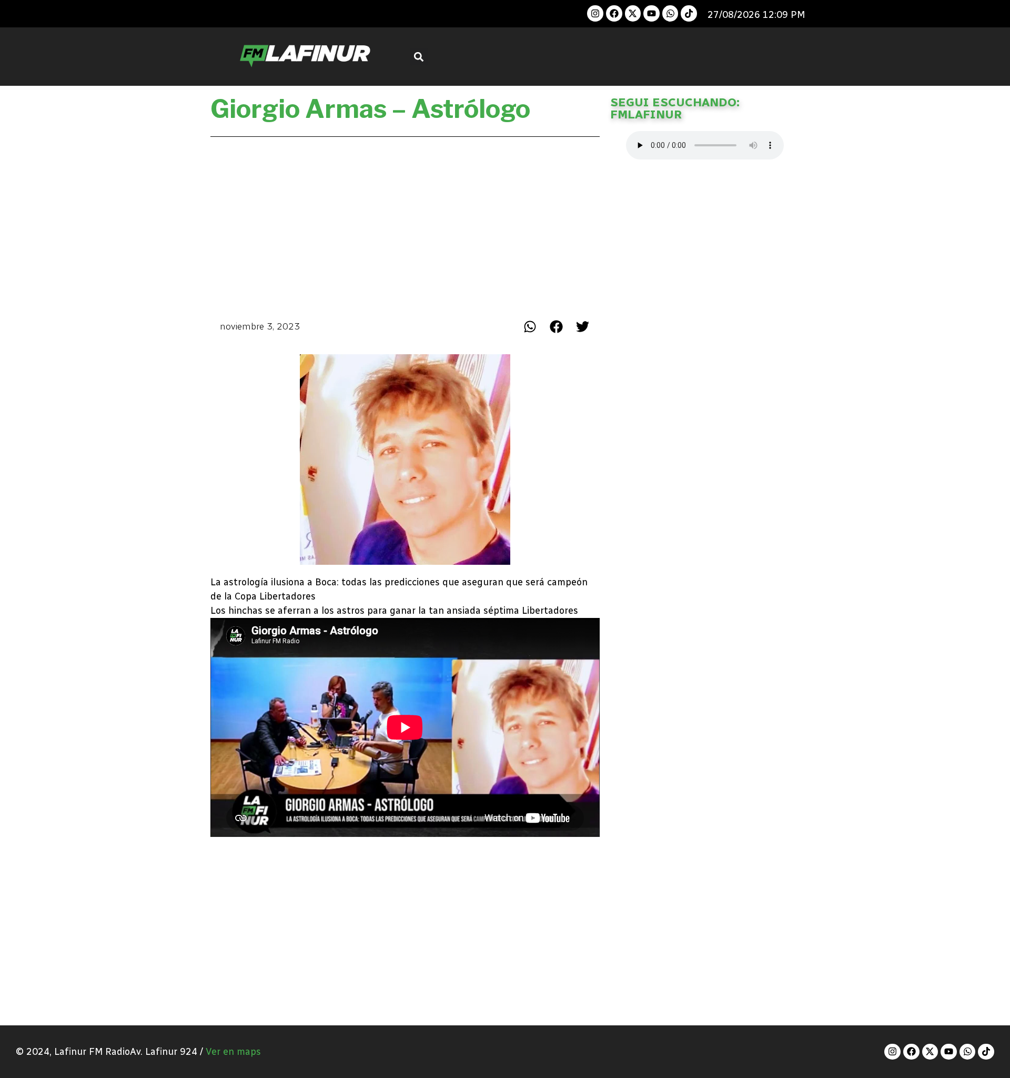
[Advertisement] (405, 225)
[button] (419, 56)
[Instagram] (595, 13)
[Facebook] (614, 13)
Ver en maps (233, 1051)
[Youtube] (651, 13)
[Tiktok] (689, 13)
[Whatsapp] (670, 13)
